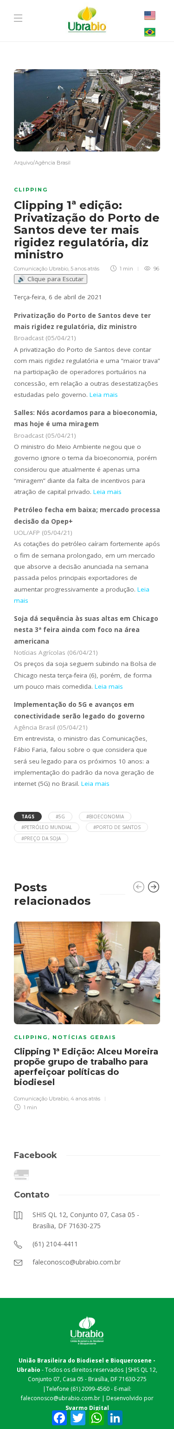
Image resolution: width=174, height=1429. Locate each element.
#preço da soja (41, 838)
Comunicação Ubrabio (41, 268)
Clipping (31, 189)
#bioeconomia (105, 816)
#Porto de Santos (117, 827)
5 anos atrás (85, 268)
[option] (87, 1015)
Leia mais (103, 394)
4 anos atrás (85, 1098)
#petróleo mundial (46, 827)
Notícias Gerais (84, 1037)
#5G (60, 816)
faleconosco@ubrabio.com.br (60, 1398)
